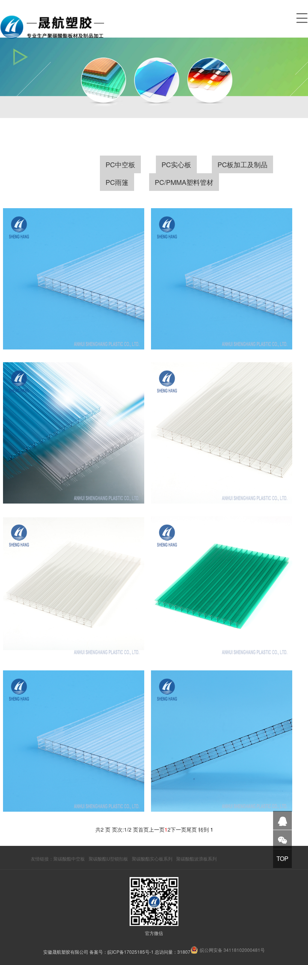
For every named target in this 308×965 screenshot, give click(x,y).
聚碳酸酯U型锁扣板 (108, 858)
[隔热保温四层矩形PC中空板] (74, 433)
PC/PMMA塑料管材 (184, 182)
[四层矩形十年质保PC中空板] (222, 433)
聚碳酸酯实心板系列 (152, 858)
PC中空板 (120, 164)
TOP (282, 858)
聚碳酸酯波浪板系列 (196, 858)
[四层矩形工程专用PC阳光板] (74, 587)
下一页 (178, 829)
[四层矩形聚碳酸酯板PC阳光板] (222, 587)
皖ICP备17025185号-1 (130, 951)
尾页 (191, 829)
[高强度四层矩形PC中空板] (74, 279)
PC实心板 (176, 164)
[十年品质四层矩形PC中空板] (222, 279)
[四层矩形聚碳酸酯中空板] (222, 741)
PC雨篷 (117, 182)
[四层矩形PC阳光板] (74, 741)
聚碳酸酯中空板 (69, 858)
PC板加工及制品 (242, 164)
